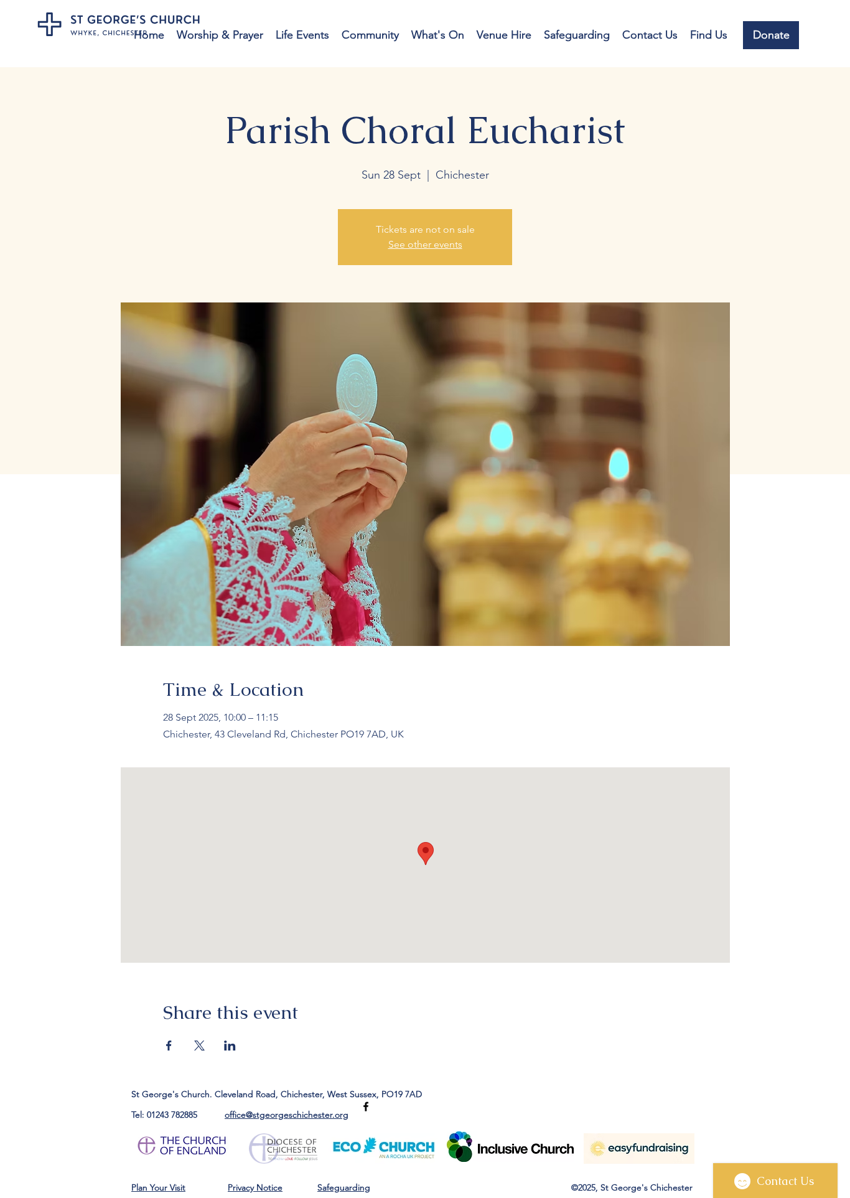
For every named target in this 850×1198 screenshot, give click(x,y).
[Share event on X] (199, 1046)
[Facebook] (366, 1106)
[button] (219, 35)
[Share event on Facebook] (169, 1046)
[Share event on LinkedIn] (230, 1046)
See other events (425, 244)
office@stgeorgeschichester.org (286, 1114)
